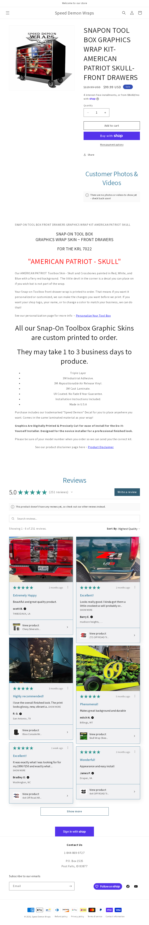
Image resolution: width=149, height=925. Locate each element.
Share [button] (91, 154)
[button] (8, 13)
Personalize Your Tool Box (93, 316)
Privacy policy (77, 916)
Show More (86, 610)
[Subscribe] (70, 886)
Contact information (115, 916)
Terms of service (95, 916)
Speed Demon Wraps (41, 916)
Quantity (88, 105)
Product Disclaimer (101, 447)
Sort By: (112, 529)
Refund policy (61, 916)
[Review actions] (67, 587)
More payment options (111, 144)
